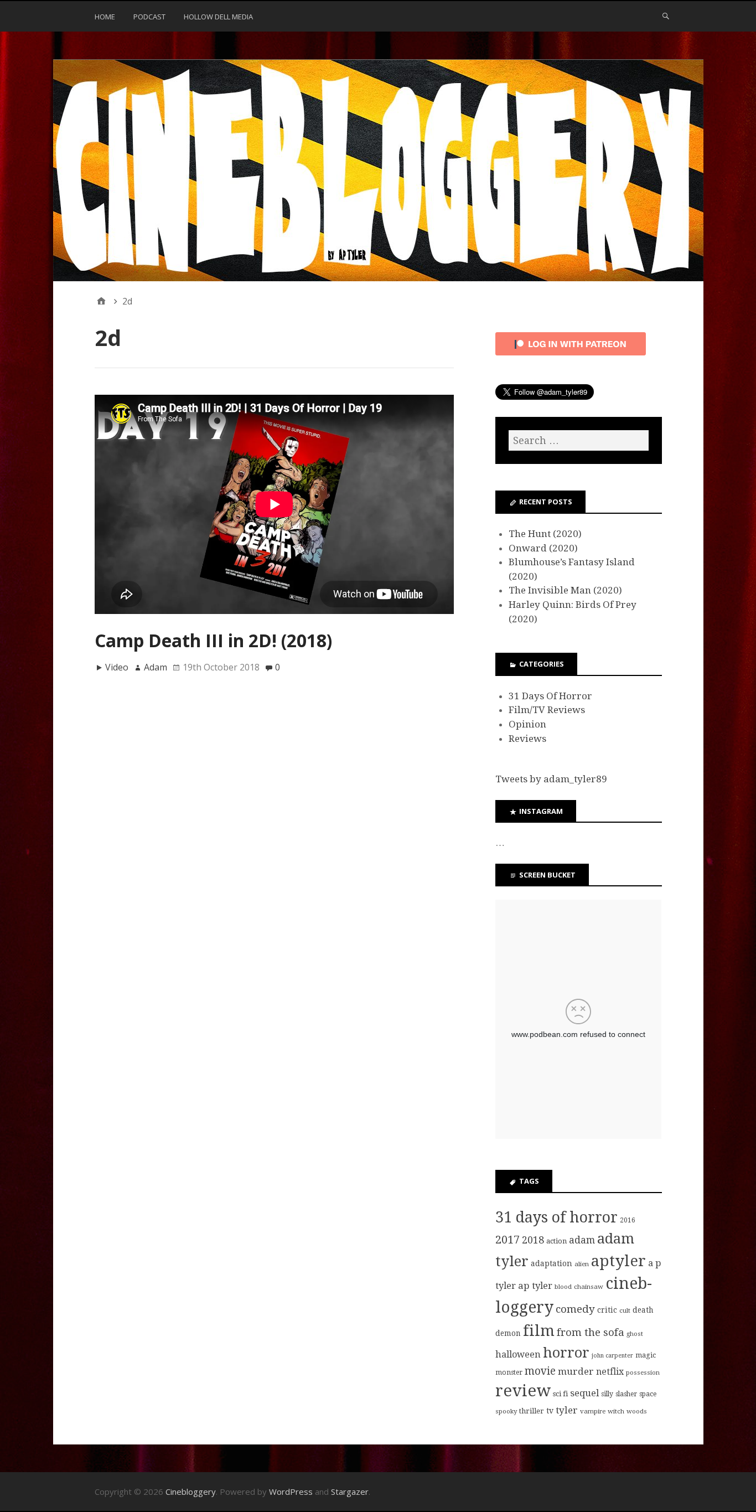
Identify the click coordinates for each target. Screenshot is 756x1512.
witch (616, 1411)
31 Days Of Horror (550, 695)
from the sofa (590, 1332)
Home (105, 17)
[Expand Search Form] (666, 15)
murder (576, 1371)
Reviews (527, 738)
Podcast (149, 17)
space (647, 1394)
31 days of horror (556, 1217)
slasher (626, 1394)
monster (508, 1372)
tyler (567, 1410)
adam (582, 1240)
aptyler (618, 1261)
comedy (575, 1309)
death (643, 1309)
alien (581, 1264)
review (523, 1390)
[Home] (101, 301)
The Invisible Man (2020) (565, 590)
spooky (506, 1411)
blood (563, 1287)
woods (636, 1411)
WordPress (291, 1491)
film (539, 1331)
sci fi (560, 1394)
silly (607, 1394)
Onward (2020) (543, 548)
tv (549, 1410)
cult (624, 1310)
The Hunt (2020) (545, 533)
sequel (584, 1393)
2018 (533, 1240)
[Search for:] (578, 440)
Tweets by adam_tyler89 (551, 779)
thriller (531, 1411)
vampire (592, 1411)
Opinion (527, 724)
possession (643, 1372)
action (556, 1241)
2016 (627, 1220)
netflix (610, 1371)
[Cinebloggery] (378, 170)
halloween (518, 1354)
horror (566, 1352)
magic (645, 1355)
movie (540, 1371)
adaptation (551, 1263)
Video (116, 667)
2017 (507, 1239)
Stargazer (350, 1491)
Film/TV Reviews (547, 709)
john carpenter (612, 1355)
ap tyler (535, 1285)
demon (508, 1333)
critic (607, 1309)
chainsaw (588, 1287)
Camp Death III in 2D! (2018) (213, 640)
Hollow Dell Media (218, 17)
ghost (634, 1334)
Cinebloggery (190, 1491)
